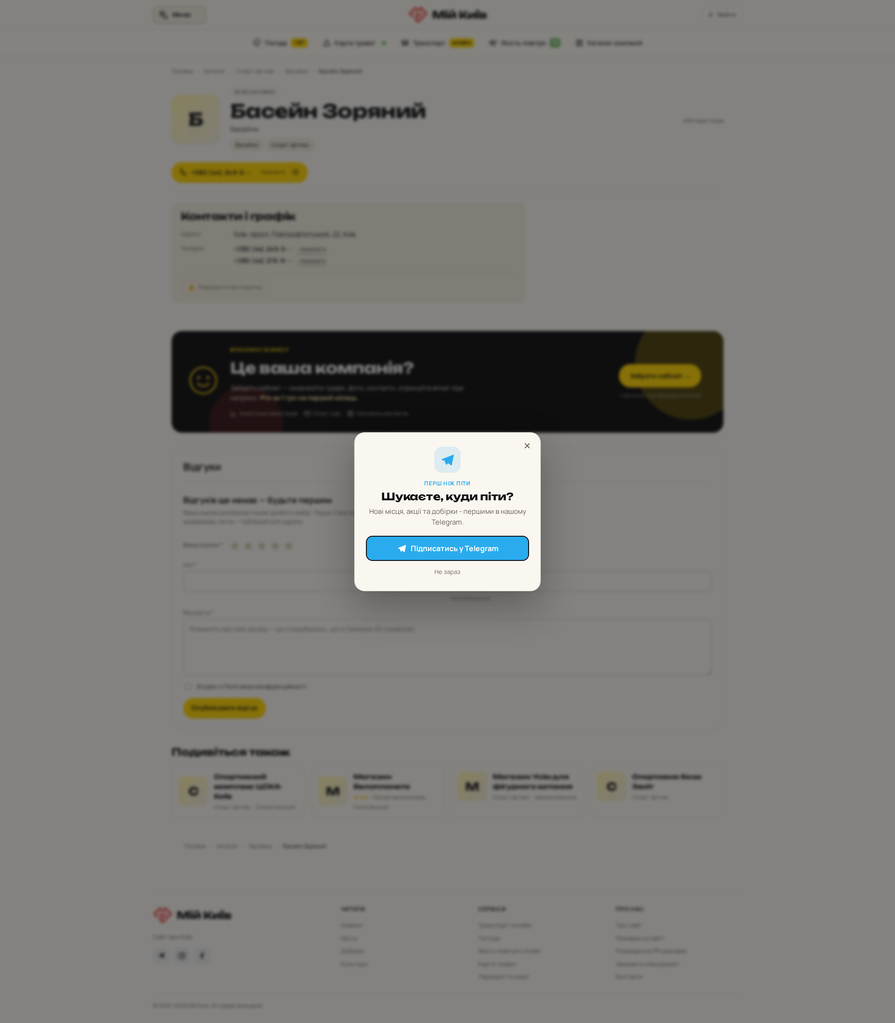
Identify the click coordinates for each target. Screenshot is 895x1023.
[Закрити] (527, 445)
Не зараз (447, 571)
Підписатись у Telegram (454, 548)
